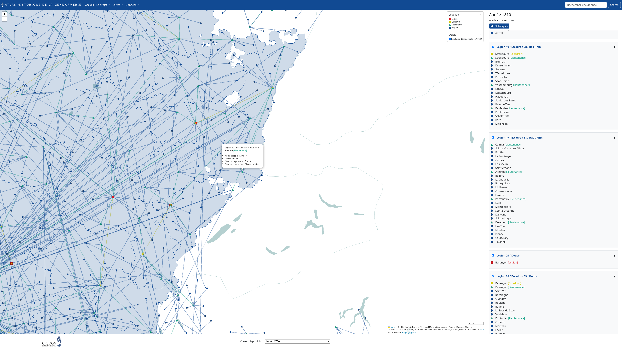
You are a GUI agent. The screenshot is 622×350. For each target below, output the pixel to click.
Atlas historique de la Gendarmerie (42, 4)
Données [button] (131, 5)
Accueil (90, 5)
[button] (9, 88)
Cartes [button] (116, 5)
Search (614, 5)
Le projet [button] (102, 5)
